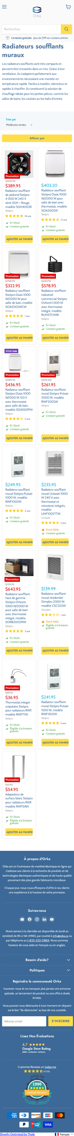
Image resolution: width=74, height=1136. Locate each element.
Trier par (11, 119)
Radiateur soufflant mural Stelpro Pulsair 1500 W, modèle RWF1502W (54, 708)
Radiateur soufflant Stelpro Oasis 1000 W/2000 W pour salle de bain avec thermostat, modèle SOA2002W (54, 200)
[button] (64, 1134)
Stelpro (9, 210)
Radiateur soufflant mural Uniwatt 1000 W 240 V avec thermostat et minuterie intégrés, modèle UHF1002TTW (54, 502)
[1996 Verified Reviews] (37, 1106)
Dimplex (46, 609)
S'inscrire (61, 1021)
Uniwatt (45, 517)
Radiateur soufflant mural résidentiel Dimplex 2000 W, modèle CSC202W (53, 600)
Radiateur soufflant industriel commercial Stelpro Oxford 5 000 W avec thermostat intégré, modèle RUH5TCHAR (54, 303)
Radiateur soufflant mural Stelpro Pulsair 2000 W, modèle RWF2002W (54, 396)
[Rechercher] (66, 29)
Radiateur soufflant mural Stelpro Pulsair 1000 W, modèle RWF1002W (18, 496)
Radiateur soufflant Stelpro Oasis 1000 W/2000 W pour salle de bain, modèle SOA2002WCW (18, 299)
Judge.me (50, 1067)
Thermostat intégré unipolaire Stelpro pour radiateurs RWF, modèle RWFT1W (18, 708)
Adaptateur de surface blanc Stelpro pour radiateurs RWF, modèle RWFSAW (19, 800)
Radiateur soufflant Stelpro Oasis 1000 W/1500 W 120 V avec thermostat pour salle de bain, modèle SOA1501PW (19, 400)
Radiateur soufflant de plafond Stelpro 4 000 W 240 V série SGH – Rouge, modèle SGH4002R (18, 199)
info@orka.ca (60, 936)
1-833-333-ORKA (38, 940)
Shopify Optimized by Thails (17, 1134)
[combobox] (31, 29)
